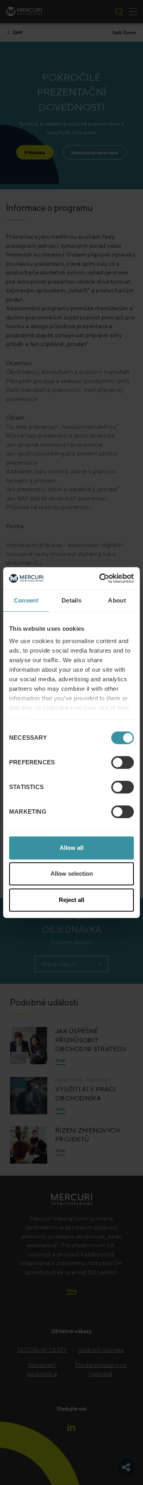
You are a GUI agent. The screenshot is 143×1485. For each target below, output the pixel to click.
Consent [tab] (26, 600)
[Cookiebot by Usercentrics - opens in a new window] (101, 578)
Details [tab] (71, 600)
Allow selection (71, 873)
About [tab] (117, 600)
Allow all (71, 847)
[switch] (122, 762)
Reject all (71, 899)
